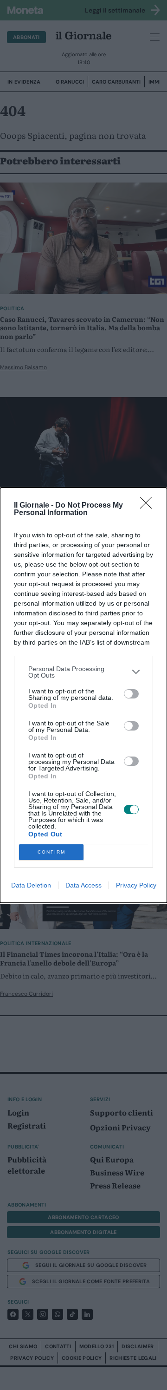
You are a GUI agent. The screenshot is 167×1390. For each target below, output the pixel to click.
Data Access (83, 885)
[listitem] (83, 672)
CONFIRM (51, 852)
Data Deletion (31, 885)
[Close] (149, 506)
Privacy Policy (136, 885)
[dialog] (83, 695)
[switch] (131, 693)
